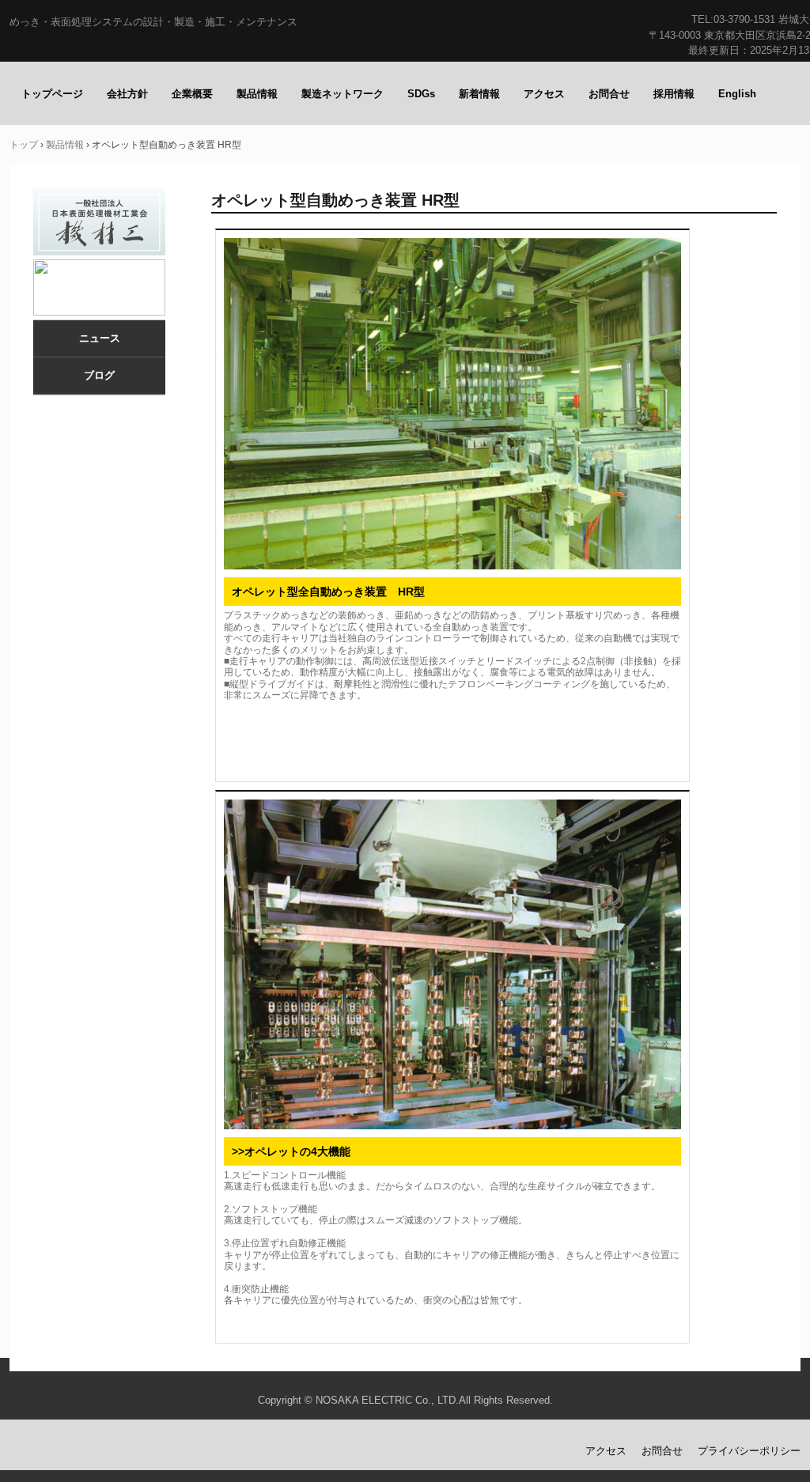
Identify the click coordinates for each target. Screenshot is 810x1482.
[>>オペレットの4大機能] (452, 964)
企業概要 (192, 94)
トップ (23, 144)
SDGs (421, 94)
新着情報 (479, 94)
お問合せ (609, 94)
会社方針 (127, 94)
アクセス (544, 94)
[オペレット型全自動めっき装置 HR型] (452, 404)
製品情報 (257, 94)
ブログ (99, 375)
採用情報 (674, 94)
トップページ (52, 94)
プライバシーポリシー (749, 1451)
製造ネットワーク (342, 94)
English (737, 94)
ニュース (99, 338)
